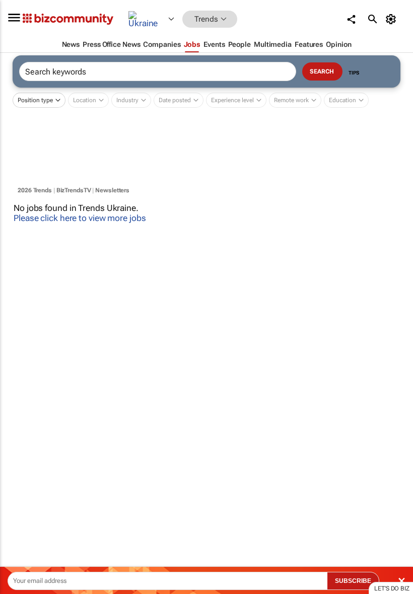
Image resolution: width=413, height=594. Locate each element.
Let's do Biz (391, 588)
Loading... (19, 461)
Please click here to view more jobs (80, 218)
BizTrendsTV (73, 190)
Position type (35, 100)
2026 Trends (35, 190)
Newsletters (112, 190)
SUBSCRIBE (353, 580)
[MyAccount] (392, 19)
